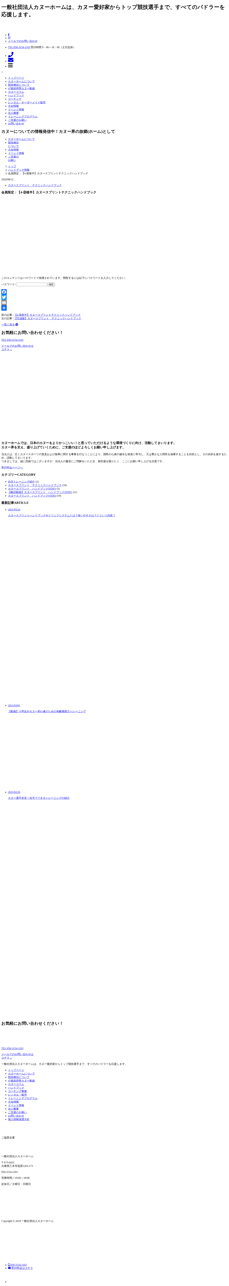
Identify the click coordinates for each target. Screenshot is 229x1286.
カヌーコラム (16, 91)
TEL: (19, 47)
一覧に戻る (8, 324)
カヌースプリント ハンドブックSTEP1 (32, 488)
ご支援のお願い (17, 120)
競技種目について (19, 84)
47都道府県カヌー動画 (21, 88)
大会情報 (13, 106)
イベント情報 (16, 109)
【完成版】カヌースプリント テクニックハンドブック (47, 318)
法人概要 (13, 113)
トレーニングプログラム (23, 116)
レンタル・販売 (17, 1094)
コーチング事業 (17, 1091)
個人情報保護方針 (19, 1119)
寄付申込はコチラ (22, 1268)
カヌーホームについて (21, 81)
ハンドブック (16, 95)
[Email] (114, 302)
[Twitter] (114, 297)
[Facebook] (114, 292)
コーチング (14, 99)
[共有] (114, 308)
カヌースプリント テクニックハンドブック (35, 185)
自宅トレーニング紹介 (21, 481)
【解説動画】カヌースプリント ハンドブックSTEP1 (40, 492)
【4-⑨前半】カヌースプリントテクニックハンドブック (47, 314)
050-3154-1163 (18, 1264)
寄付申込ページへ (12, 467)
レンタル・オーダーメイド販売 (27, 102)
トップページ (16, 77)
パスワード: (8, 284)
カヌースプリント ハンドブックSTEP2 (32, 495)
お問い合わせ (16, 123)
